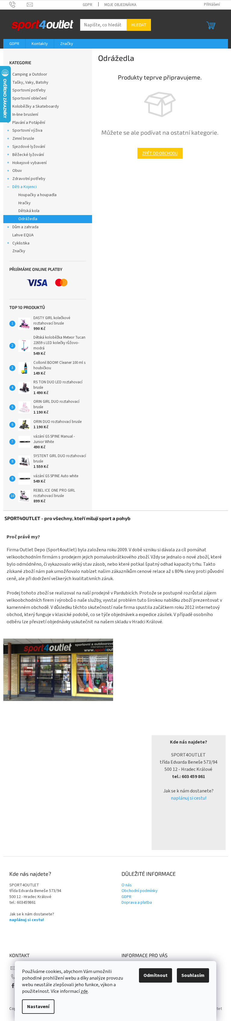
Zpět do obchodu (160, 153)
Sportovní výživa (27, 130)
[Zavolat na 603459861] (18, 4)
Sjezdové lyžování (28, 147)
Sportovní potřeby (29, 90)
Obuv (17, 171)
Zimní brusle (23, 139)
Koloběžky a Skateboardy (35, 106)
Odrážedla (27, 219)
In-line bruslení (25, 115)
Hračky (24, 203)
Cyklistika (20, 243)
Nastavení (38, 1006)
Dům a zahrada (25, 227)
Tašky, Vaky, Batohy (30, 82)
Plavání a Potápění (28, 123)
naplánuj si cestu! (188, 798)
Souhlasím (193, 975)
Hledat (138, 24)
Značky (18, 251)
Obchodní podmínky (140, 891)
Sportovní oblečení (29, 98)
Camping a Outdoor (29, 74)
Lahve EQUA (23, 235)
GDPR (87, 4)
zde (84, 991)
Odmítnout (155, 975)
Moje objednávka (120, 4)
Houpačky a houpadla (37, 195)
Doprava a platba (137, 903)
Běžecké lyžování (28, 155)
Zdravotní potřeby (28, 179)
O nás (127, 885)
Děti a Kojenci (24, 187)
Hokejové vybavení (29, 163)
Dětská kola (28, 211)
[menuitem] (14, 44)
